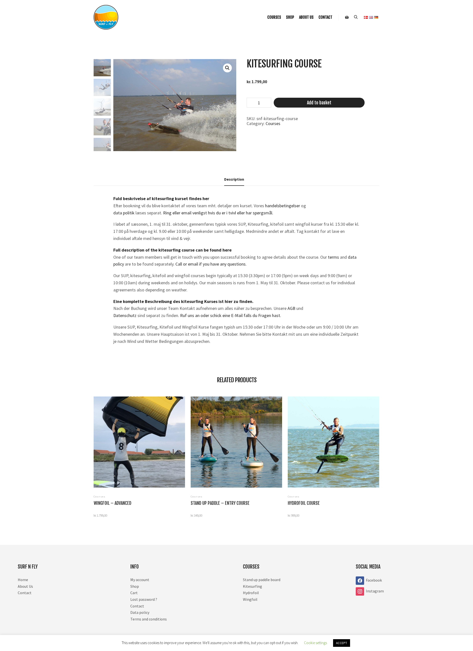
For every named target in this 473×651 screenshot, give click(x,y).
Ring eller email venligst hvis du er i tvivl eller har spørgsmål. (218, 213)
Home (23, 579)
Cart (134, 592)
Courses (273, 123)
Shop (134, 586)
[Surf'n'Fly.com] (106, 17)
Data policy (139, 612)
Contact (25, 592)
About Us (25, 586)
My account (139, 579)
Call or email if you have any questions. (211, 264)
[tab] (234, 179)
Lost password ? (143, 599)
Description (234, 179)
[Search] (355, 17)
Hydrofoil (251, 592)
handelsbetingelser (283, 205)
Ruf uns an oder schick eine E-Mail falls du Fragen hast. (230, 315)
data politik (124, 213)
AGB (291, 308)
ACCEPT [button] (341, 643)
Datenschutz (124, 315)
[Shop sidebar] (346, 17)
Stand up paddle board (261, 579)
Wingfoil (250, 599)
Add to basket (319, 102)
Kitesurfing (252, 586)
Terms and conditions (148, 619)
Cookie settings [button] (315, 642)
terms (334, 257)
